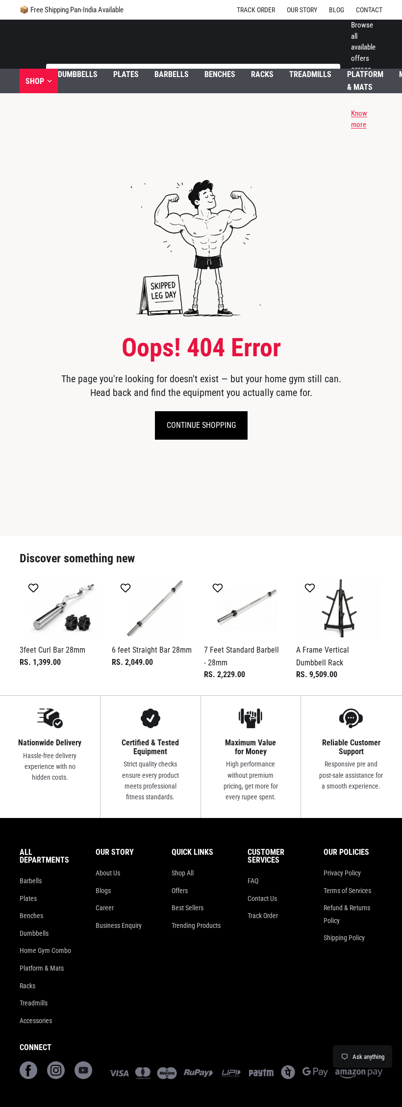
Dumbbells (34, 933)
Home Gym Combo (45, 950)
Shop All (183, 873)
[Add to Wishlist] (35, 587)
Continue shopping (201, 425)
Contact (369, 10)
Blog (336, 10)
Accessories (36, 1021)
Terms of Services (347, 891)
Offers (180, 891)
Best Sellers (187, 908)
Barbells (31, 881)
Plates (28, 898)
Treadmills (34, 1003)
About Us (108, 873)
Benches (31, 916)
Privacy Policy (342, 873)
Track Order (256, 10)
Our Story (302, 10)
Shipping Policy (344, 938)
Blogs (103, 891)
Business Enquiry (119, 925)
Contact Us (262, 898)
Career (105, 908)
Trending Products (196, 925)
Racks (27, 986)
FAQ (253, 881)
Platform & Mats (42, 968)
